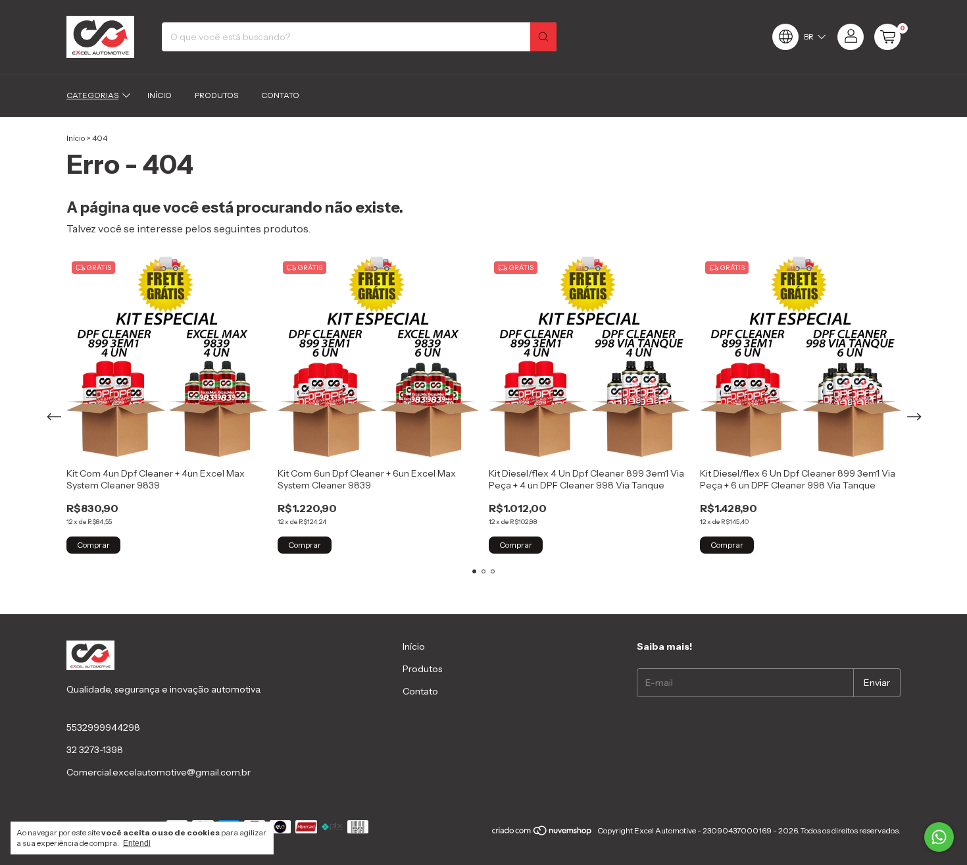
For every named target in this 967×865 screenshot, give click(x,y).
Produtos (216, 95)
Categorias (92, 95)
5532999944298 (103, 727)
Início (159, 95)
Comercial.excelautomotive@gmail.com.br (158, 772)
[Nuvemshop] (542, 834)
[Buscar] (543, 36)
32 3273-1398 (94, 750)
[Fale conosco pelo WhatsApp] (939, 837)
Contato (280, 95)
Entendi (137, 843)
